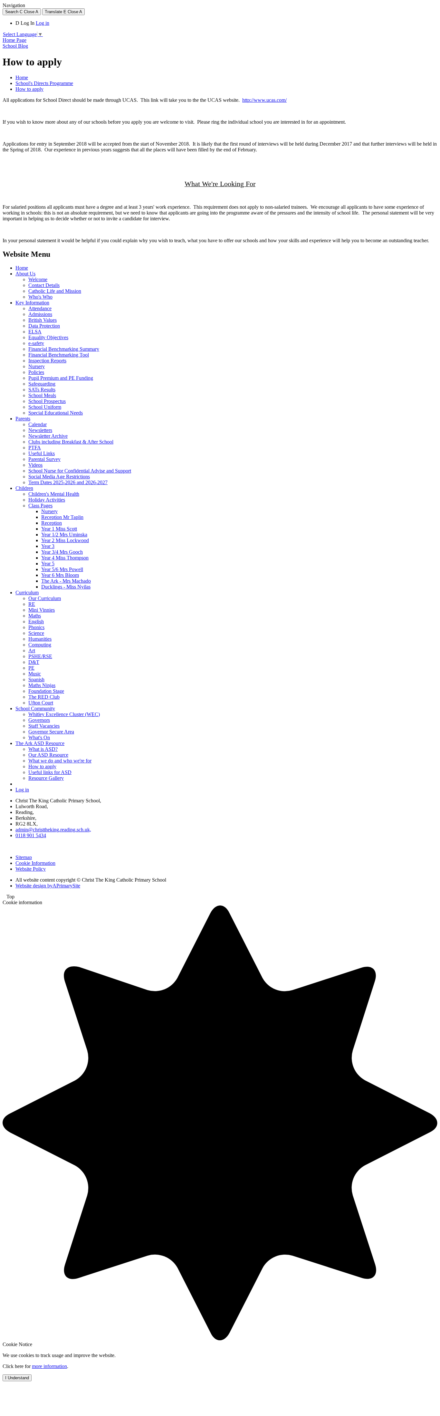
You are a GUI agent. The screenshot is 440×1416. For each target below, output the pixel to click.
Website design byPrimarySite (47, 885)
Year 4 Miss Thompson (65, 557)
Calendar (37, 424)
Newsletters (40, 430)
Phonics (36, 627)
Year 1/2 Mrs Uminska (64, 534)
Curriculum (27, 592)
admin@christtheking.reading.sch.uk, (53, 829)
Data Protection (44, 326)
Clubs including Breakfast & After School (70, 442)
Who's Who (40, 297)
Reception (51, 523)
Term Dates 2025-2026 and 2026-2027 (68, 482)
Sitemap (23, 857)
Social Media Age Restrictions (59, 476)
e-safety (36, 343)
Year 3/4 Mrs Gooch (62, 552)
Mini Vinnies (41, 610)
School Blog (15, 46)
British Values (42, 320)
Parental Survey (44, 459)
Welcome (37, 279)
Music (34, 673)
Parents (22, 418)
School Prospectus (47, 401)
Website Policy (30, 869)
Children (24, 488)
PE (31, 668)
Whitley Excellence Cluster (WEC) (64, 714)
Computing (39, 644)
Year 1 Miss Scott (59, 528)
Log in (42, 23)
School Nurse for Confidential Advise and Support (79, 471)
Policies (36, 372)
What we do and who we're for (59, 760)
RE (31, 604)
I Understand (17, 1377)
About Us (25, 273)
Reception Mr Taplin (62, 517)
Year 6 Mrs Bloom (60, 575)
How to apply (29, 89)
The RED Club (44, 697)
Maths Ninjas (41, 685)
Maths (34, 615)
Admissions (40, 314)
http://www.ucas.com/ (264, 100)
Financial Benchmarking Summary (63, 349)
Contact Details (44, 285)
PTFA (34, 447)
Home (21, 77)
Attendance (40, 308)
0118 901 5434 (30, 835)
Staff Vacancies (44, 726)
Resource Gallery (46, 778)
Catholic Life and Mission (54, 291)
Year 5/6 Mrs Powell (62, 569)
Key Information (32, 302)
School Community (35, 708)
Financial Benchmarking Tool (58, 355)
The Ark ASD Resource (39, 743)
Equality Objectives (48, 337)
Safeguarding (41, 384)
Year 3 (47, 546)
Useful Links (41, 453)
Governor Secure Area (51, 731)
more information (49, 1366)
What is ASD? (43, 749)
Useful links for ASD (50, 772)
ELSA (35, 331)
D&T (33, 662)
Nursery (36, 366)
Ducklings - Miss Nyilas (66, 586)
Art (31, 650)
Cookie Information (35, 863)
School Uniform (44, 407)
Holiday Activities (46, 499)
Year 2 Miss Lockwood (65, 540)
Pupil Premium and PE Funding (60, 378)
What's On (39, 737)
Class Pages (40, 505)
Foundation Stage (46, 691)
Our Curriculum (44, 598)
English (36, 621)
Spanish (36, 679)
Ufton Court (40, 702)
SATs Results (41, 389)
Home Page (14, 40)
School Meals (42, 395)
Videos (35, 465)
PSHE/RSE (40, 656)
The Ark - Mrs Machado (66, 581)
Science (36, 633)
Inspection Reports (47, 360)
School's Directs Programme (44, 83)
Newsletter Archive (48, 436)
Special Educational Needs (55, 413)
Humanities (40, 639)
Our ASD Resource (48, 755)
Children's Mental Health (53, 494)
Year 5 (47, 563)
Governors (39, 720)
